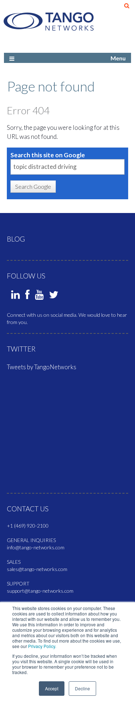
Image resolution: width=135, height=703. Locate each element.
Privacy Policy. (42, 646)
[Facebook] (27, 296)
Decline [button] (82, 688)
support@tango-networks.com (40, 591)
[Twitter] (53, 296)
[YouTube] (39, 296)
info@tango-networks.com (35, 547)
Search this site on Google (47, 155)
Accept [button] (51, 688)
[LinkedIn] (15, 296)
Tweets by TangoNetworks (41, 367)
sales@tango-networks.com (37, 569)
